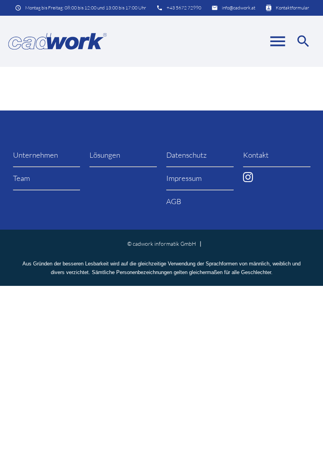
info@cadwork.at (238, 8)
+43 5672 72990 (184, 8)
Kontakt (256, 155)
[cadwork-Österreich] (57, 41)
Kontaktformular (292, 8)
